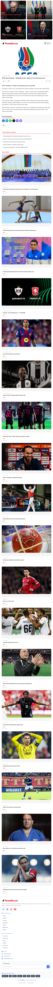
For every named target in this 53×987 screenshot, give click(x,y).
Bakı (4, 125)
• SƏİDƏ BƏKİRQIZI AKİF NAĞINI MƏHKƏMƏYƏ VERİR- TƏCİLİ (16, 136)
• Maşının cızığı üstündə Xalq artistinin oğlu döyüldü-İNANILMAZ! (17, 139)
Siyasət (4, 929)
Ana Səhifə (5, 936)
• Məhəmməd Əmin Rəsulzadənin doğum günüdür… (14, 141)
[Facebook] (3, 909)
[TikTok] (11, 909)
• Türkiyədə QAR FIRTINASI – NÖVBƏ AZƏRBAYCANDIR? (15, 147)
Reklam (4, 943)
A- (46, 81)
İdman (9, 75)
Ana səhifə (4, 75)
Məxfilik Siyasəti (22, 982)
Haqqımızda (5, 938)
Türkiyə (37, 976)
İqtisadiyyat (5, 922)
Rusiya (14, 976)
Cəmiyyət (5, 920)
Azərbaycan (5, 976)
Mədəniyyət (5, 927)
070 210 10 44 (7, 956)
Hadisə (4, 925)
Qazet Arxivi (5, 945)
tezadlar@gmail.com (8, 958)
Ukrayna (19, 976)
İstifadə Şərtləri (31, 982)
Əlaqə (4, 940)
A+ (49, 81)
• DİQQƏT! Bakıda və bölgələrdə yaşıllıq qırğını (13, 144)
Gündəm (5, 918)
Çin (10, 976)
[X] (7, 909)
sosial (33, 976)
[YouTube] (15, 909)
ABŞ (28, 976)
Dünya (4, 915)
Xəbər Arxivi (5, 947)
